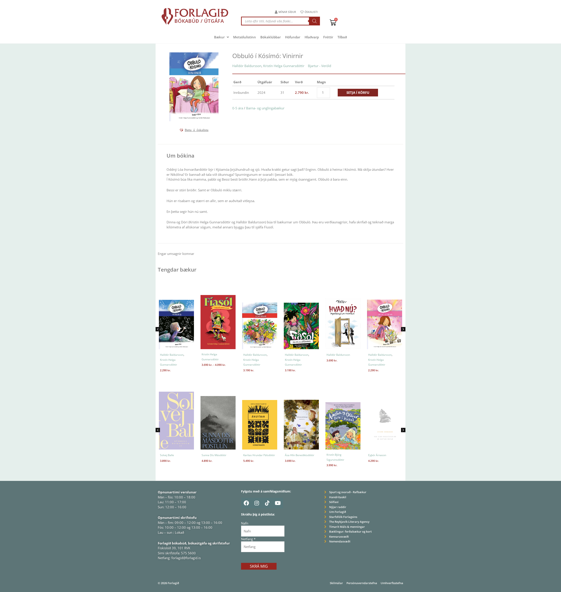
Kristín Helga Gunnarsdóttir (283, 66)
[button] (193, 130)
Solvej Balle (167, 455)
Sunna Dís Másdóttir (214, 455)
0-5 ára (237, 108)
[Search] (314, 21)
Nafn (244, 523)
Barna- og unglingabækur (265, 108)
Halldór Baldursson (246, 66)
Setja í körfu (357, 92)
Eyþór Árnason (377, 455)
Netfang (248, 539)
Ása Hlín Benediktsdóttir (299, 455)
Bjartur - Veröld (319, 66)
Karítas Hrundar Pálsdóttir (259, 455)
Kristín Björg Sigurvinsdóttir (335, 457)
